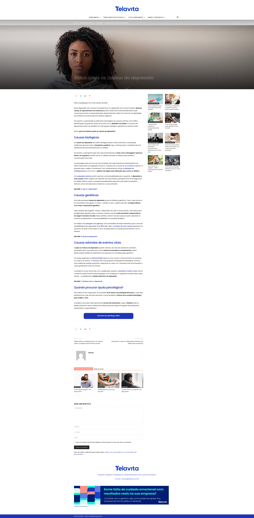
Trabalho (168, 122)
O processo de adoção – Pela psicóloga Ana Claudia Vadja (155, 168)
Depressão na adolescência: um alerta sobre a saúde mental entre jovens (88, 342)
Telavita (78, 82)
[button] (177, 17)
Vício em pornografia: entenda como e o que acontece (172, 168)
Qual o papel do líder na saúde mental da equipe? (155, 107)
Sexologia (168, 164)
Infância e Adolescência (154, 122)
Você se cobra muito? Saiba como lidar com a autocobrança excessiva (172, 147)
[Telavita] (127, 9)
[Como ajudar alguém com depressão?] (85, 380)
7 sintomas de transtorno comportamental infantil (153, 127)
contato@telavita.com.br (130, 479)
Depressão (100, 23)
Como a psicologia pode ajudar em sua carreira (171, 126)
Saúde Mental (94, 17)
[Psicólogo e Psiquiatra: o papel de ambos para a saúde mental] (172, 99)
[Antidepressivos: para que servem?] (108, 380)
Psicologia (168, 103)
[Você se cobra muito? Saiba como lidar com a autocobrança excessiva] (172, 138)
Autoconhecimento (135, 17)
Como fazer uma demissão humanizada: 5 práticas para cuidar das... (154, 148)
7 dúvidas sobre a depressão (92, 281)
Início (75, 23)
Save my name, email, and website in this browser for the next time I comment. (104, 442)
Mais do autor (99, 369)
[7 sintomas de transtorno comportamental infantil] (155, 118)
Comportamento (170, 142)
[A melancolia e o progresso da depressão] (132, 380)
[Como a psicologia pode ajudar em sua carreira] (172, 118)
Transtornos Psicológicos (113, 17)
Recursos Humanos (153, 103)
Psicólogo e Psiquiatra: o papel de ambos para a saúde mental (172, 107)
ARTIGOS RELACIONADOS (83, 369)
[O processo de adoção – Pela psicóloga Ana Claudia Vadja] (155, 159)
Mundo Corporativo (155, 17)
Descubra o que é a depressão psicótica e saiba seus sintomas (127, 342)
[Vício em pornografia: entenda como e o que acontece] (172, 160)
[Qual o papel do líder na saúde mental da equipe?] (155, 99)
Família (150, 163)
